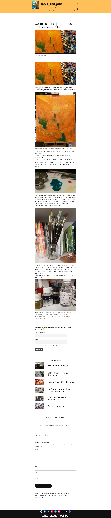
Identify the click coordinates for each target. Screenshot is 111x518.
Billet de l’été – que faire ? (59, 365)
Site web (36, 478)
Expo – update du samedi (47, 425)
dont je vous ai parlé (58, 88)
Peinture (63, 57)
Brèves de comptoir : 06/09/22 (63, 425)
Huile (45, 57)
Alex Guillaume (41, 55)
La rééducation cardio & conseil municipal (59, 390)
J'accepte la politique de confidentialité (48, 346)
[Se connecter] (77, 9)
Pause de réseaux (56, 406)
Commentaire (38, 449)
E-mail (36, 339)
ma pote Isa (58, 205)
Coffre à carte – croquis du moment (59, 374)
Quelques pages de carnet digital (57, 398)
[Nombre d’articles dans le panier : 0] (77, 4)
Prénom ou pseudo (40, 332)
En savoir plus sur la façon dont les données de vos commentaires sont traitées (54, 495)
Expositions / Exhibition (39, 57)
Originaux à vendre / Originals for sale (54, 57)
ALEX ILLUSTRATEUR (51, 4)
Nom (36, 466)
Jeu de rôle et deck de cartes (61, 382)
